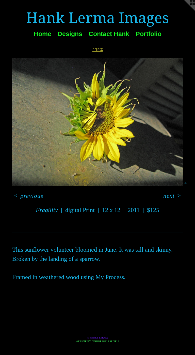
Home (42, 33)
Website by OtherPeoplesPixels (98, 341)
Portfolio (148, 33)
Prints (97, 49)
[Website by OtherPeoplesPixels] (185, 10)
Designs (70, 33)
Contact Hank (109, 33)
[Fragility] (97, 122)
